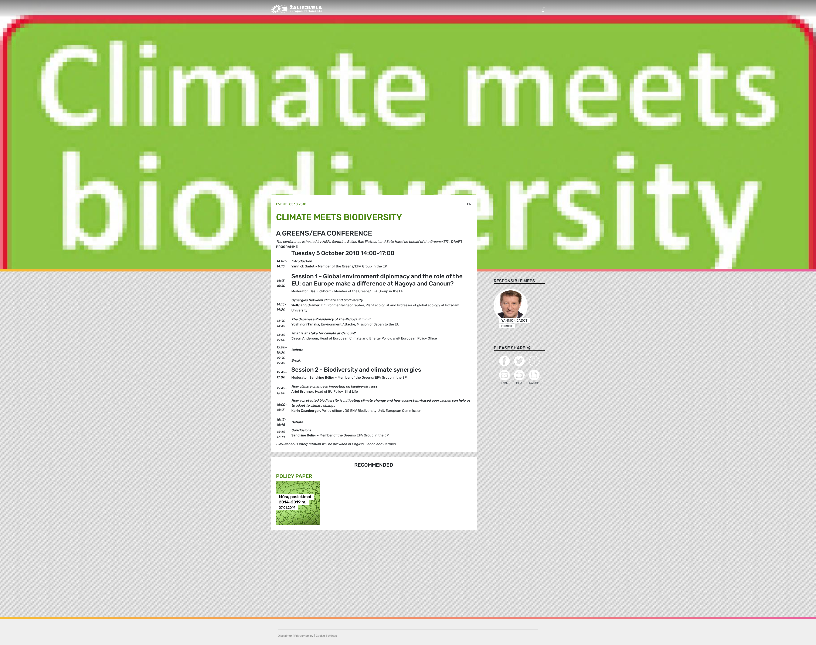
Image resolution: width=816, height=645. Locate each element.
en (469, 204)
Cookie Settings (326, 636)
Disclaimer (285, 636)
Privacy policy (303, 636)
